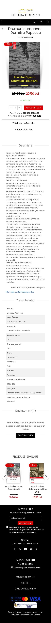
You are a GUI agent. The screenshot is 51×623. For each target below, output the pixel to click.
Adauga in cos (33, 107)
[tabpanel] (25, 65)
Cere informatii (24, 129)
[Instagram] (36, 549)
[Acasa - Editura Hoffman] (25, 12)
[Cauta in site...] (48, 22)
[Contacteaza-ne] (34, 22)
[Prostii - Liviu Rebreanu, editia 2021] (37, 473)
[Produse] (3, 23)
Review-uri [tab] (25, 411)
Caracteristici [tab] (25, 300)
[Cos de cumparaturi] (41, 22)
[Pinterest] (20, 549)
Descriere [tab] (25, 145)
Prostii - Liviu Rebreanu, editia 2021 (37, 489)
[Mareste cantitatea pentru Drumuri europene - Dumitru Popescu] (19, 108)
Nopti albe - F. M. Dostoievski (14, 488)
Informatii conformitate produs (20, 292)
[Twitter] (30, 549)
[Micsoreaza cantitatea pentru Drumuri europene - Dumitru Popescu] (11, 108)
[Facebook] (14, 549)
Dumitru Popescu (25, 37)
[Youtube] (25, 549)
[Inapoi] (2, 29)
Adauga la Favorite (24, 123)
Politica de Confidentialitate (23, 532)
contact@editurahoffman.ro (27, 567)
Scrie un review (25, 435)
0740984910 (27, 564)
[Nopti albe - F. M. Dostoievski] (14, 473)
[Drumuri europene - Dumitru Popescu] (25, 65)
